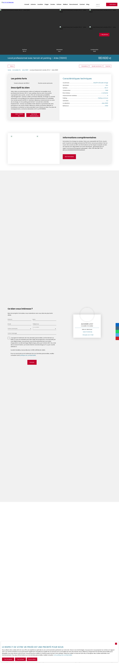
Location (40, 4)
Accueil (26, 4)
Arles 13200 (25, 70)
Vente (9, 70)
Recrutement (73, 4)
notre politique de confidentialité (62, 655)
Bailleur (65, 4)
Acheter (33, 4)
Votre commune (12, 328)
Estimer (59, 4)
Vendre (52, 4)
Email (9, 324)
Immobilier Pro (16, 70)
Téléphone (36, 324)
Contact (82, 4)
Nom (34, 319)
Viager (47, 4)
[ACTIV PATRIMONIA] (9, 4)
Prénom (10, 319)
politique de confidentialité (28, 355)
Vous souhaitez (36, 327)
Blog (87, 4)
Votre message (12, 333)
